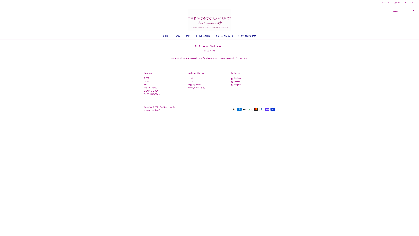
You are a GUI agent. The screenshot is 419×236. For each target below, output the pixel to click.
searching (219, 58)
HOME (177, 36)
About (190, 78)
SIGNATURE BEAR (224, 36)
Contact (191, 81)
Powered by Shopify (152, 110)
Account (385, 2)
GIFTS (165, 36)
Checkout (409, 2)
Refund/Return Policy (196, 87)
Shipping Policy (194, 84)
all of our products (239, 58)
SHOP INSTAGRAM (247, 36)
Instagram (237, 84)
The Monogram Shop (168, 107)
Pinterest (236, 81)
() (397, 2)
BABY (188, 36)
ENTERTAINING (203, 36)
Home (206, 50)
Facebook (237, 78)
